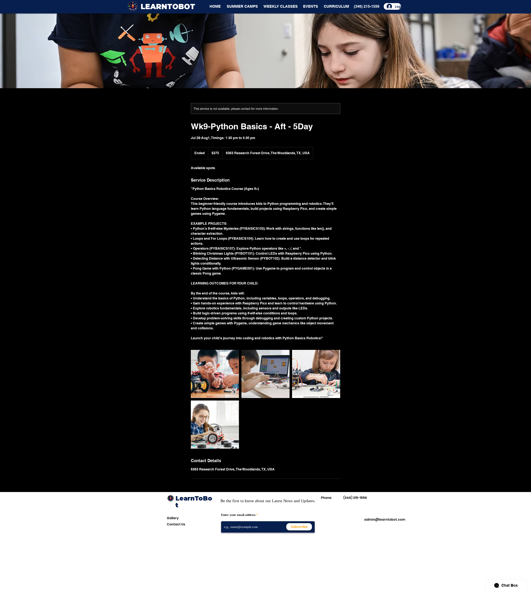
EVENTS (310, 6)
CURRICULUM (336, 6)
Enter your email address (238, 515)
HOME (215, 6)
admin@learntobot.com (384, 519)
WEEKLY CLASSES (280, 6)
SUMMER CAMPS (242, 6)
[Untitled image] (215, 374)
